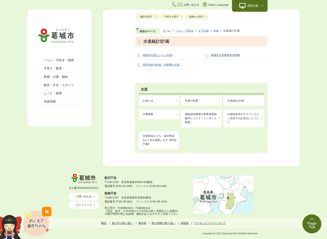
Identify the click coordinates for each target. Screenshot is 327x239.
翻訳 (104, 223)
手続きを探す (171, 16)
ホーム (167, 30)
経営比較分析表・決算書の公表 (161, 64)
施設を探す (146, 16)
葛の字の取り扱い (122, 223)
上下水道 (203, 30)
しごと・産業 (53, 93)
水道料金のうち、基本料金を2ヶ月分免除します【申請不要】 (159, 140)
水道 (216, 30)
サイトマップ (84, 204)
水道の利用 (191, 100)
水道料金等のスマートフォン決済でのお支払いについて (243, 118)
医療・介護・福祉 (56, 76)
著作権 (142, 223)
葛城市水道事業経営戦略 (225, 55)
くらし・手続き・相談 (59, 60)
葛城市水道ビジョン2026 (158, 55)
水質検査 (148, 114)
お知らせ (148, 100)
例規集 (185, 223)
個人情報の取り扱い (163, 223)
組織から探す (196, 16)
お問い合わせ (84, 196)
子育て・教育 (53, 68)
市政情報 (50, 101)
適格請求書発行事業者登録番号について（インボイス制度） (201, 118)
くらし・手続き (184, 30)
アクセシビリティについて (210, 223)
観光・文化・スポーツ (59, 85)
